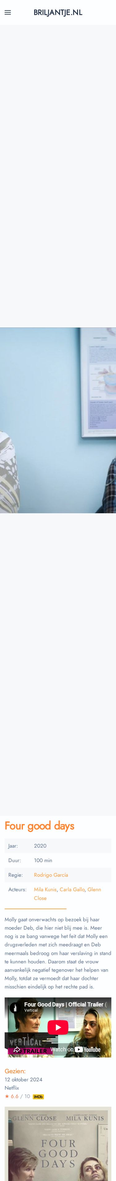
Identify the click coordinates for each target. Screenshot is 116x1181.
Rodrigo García (51, 875)
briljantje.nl (58, 12)
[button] (8, 12)
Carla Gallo (72, 889)
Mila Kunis (45, 889)
